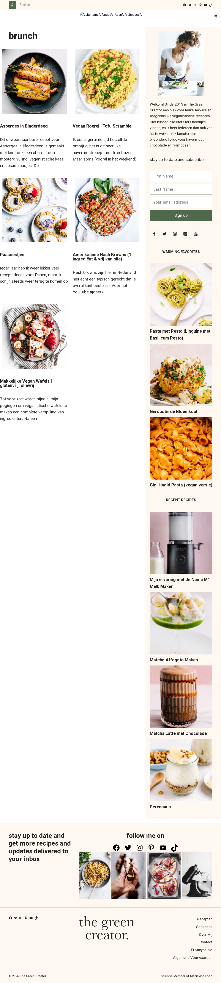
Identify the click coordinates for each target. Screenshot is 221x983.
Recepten (204, 919)
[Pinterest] (185, 233)
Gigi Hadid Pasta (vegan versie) (181, 485)
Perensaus (160, 806)
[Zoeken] (12, 5)
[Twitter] (164, 233)
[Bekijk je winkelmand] (215, 16)
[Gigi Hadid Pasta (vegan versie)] (181, 449)
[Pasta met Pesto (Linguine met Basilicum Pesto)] (181, 295)
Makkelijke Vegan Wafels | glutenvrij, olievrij (26, 383)
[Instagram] (174, 233)
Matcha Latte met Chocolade (178, 733)
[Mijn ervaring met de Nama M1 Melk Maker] (181, 544)
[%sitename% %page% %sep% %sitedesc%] (111, 16)
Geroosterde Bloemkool (173, 411)
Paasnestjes (12, 254)
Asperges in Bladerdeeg (24, 126)
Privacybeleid (201, 950)
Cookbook (204, 927)
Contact (205, 942)
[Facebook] (154, 233)
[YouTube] (195, 233)
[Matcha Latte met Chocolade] (181, 697)
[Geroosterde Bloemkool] (181, 376)
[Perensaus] (181, 771)
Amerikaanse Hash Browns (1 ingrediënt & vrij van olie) (102, 257)
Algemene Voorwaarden (192, 957)
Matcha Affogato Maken (174, 659)
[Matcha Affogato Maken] (181, 624)
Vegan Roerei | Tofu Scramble (102, 126)
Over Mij (205, 934)
